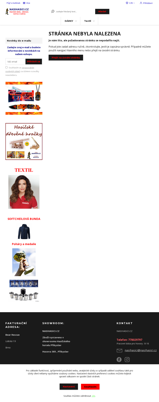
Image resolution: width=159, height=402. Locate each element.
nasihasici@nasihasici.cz (141, 350)
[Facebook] (121, 360)
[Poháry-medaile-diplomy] (24, 262)
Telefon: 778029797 (129, 340)
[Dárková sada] (24, 97)
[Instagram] (129, 360)
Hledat (102, 11)
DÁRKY (69, 20)
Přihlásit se (33, 61)
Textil (87, 20)
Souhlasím (90, 386)
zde (93, 395)
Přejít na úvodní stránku (66, 57)
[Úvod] (17, 11)
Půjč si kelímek (13, 3)
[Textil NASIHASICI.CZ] (23, 191)
